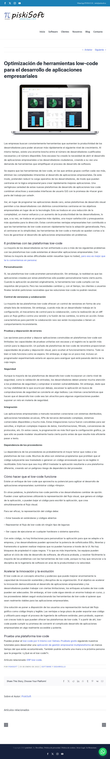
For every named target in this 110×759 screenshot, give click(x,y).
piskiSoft (28, 748)
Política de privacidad (52, 748)
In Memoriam (91, 748)
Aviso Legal (80, 748)
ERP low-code (34, 660)
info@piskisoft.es (100, 3)
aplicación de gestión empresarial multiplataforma (64, 645)
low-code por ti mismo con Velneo (41, 641)
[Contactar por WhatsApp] (103, 752)
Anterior (88, 49)
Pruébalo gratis (69, 641)
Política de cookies (68, 748)
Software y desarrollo (53, 667)
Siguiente (99, 49)
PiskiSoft (13, 667)
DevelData (39, 748)
